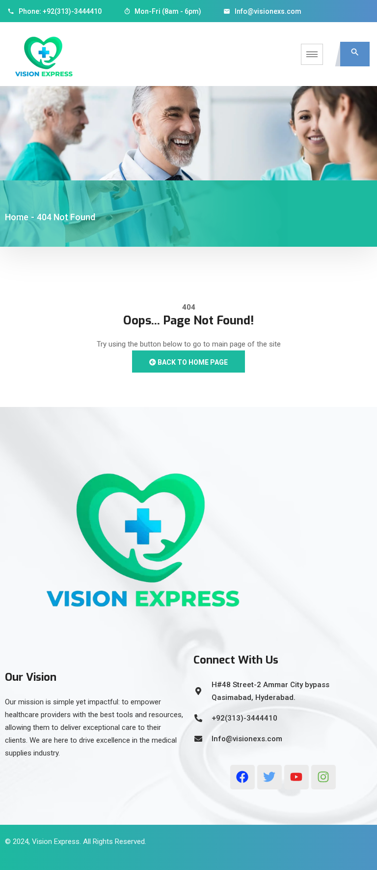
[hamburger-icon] (312, 54)
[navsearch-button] (355, 54)
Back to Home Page (192, 362)
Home (16, 217)
